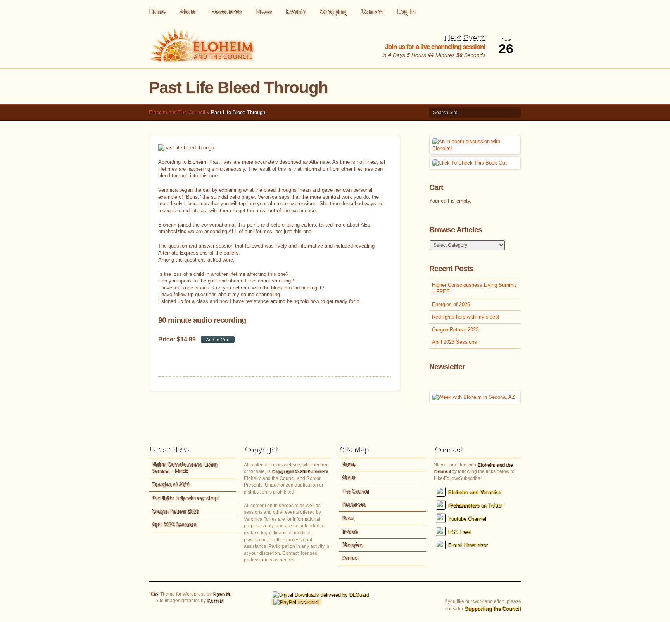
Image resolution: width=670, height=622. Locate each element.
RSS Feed (459, 532)
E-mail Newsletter (467, 545)
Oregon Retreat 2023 (455, 330)
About (188, 12)
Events (296, 12)
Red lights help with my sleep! (465, 317)
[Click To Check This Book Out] (469, 163)
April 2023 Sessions (454, 342)
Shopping (333, 12)
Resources (226, 12)
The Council (355, 491)
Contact (372, 12)
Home (157, 12)
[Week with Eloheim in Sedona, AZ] (473, 397)
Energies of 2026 (451, 304)
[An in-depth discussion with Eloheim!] (475, 148)
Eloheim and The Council (177, 112)
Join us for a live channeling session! (435, 46)
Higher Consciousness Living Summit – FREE (474, 288)
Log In (406, 12)
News (264, 12)
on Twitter (475, 505)
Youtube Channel (467, 519)
